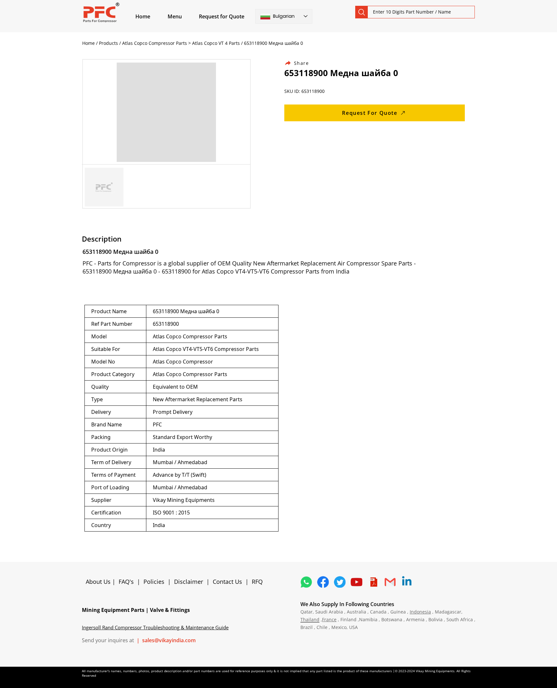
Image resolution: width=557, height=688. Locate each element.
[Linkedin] (407, 582)
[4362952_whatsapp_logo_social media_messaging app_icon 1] (306, 582)
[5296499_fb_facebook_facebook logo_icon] (323, 582)
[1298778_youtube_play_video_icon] (356, 582)
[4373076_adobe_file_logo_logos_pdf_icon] (373, 582)
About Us (99, 581)
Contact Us (227, 581)
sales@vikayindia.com (169, 640)
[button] (182, 16)
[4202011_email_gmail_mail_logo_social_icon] (390, 582)
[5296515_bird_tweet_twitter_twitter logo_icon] (340, 582)
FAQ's (126, 581)
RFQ (257, 581)
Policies (153, 581)
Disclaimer (190, 581)
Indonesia (420, 612)
